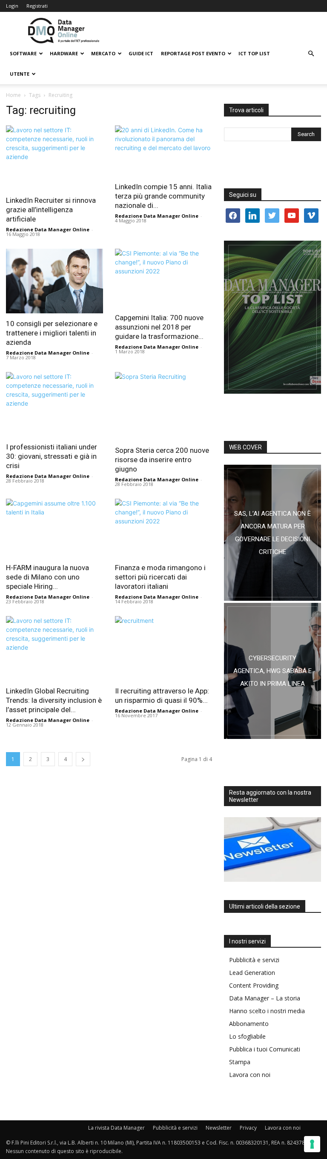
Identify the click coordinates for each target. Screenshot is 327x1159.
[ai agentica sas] (272, 533)
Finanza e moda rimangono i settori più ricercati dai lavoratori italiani (160, 577)
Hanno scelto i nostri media (267, 1011)
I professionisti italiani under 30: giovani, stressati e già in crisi (51, 456)
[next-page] (83, 759)
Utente (19, 74)
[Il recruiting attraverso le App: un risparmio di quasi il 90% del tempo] (163, 648)
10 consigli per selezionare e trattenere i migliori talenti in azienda (52, 333)
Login (12, 6)
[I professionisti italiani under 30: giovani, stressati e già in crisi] (54, 404)
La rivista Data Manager (116, 1127)
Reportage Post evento (193, 53)
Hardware (64, 53)
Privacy (248, 1127)
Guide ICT (141, 53)
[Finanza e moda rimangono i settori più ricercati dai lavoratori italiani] (163, 528)
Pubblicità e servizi (254, 960)
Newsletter (219, 1127)
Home (13, 95)
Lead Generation (252, 973)
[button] (311, 54)
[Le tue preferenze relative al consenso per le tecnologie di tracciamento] (312, 1144)
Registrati (37, 6)
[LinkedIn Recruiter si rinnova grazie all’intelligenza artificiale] (54, 157)
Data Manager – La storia (264, 998)
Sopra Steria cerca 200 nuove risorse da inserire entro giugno (162, 459)
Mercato (103, 53)
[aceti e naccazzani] (272, 671)
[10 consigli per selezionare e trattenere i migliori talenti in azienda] (54, 281)
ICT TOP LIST (254, 53)
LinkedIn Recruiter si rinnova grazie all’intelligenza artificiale (51, 209)
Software (23, 53)
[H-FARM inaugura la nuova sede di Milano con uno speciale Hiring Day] (54, 528)
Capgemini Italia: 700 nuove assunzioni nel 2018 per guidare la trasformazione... (159, 327)
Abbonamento (249, 1024)
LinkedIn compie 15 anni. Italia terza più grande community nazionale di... (163, 196)
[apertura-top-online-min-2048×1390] (272, 317)
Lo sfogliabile (247, 1036)
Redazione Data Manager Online (47, 229)
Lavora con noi (249, 1075)
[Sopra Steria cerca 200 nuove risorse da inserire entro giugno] (163, 406)
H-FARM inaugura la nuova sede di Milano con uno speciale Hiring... (47, 577)
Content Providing (253, 985)
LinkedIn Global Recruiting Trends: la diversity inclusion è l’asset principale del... (54, 700)
